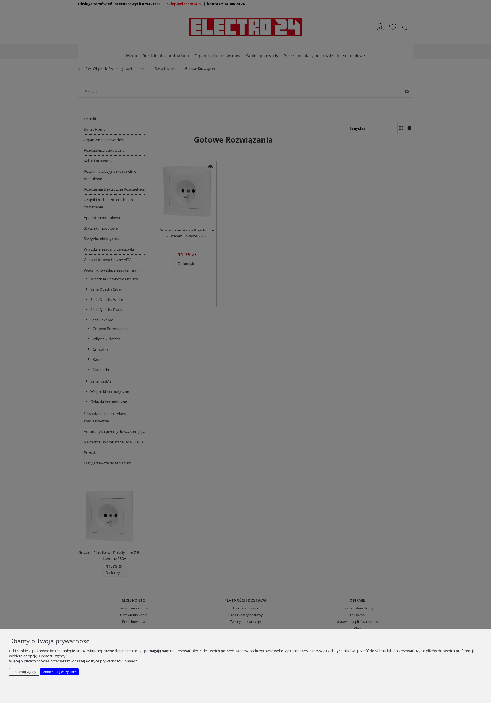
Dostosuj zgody (24, 672)
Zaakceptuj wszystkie (59, 672)
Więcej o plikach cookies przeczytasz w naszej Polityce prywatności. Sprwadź (73, 661)
